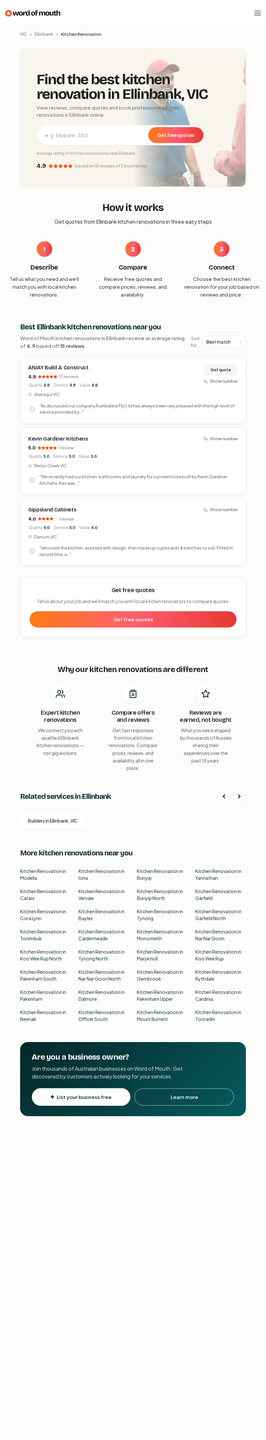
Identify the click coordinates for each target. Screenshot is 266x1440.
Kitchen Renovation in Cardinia (218, 995)
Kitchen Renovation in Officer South (102, 1015)
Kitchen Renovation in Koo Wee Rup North (43, 955)
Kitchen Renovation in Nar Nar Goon (218, 935)
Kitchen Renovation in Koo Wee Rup (218, 955)
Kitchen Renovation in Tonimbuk (43, 935)
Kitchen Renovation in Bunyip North (160, 894)
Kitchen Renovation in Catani (43, 894)
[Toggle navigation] (257, 13)
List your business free (84, 1097)
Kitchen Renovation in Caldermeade (102, 935)
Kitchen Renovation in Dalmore (102, 995)
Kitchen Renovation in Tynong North (102, 955)
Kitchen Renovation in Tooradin (218, 1015)
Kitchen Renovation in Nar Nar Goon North (102, 975)
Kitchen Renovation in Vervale (102, 894)
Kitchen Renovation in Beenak (43, 1015)
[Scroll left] (223, 796)
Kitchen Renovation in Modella (43, 874)
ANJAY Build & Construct (58, 367)
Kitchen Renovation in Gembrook (160, 975)
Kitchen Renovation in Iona (102, 874)
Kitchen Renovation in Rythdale (218, 975)
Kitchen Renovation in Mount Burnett (160, 1015)
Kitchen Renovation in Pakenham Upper (160, 995)
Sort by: (195, 342)
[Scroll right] (239, 796)
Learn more (184, 1097)
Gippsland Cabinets (52, 510)
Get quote (221, 369)
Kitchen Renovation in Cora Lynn (43, 914)
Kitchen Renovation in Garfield (218, 894)
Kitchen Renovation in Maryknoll (160, 955)
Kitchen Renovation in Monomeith (160, 935)
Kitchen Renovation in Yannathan (218, 874)
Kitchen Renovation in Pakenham (43, 995)
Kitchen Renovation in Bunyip (160, 874)
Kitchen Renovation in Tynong (160, 914)
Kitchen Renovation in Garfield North (218, 914)
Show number (224, 381)
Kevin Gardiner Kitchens (58, 439)
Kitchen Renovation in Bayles (102, 914)
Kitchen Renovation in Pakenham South (43, 975)
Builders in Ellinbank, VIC (53, 821)
